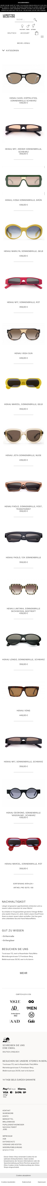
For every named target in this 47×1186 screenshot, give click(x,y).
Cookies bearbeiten (8, 1182)
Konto (5, 1116)
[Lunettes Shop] (9, 16)
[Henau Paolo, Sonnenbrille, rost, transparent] (23, 487)
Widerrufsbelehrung (12, 1147)
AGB (4, 1139)
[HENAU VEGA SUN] (23, 333)
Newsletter (8, 1150)
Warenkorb (8, 1113)
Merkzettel (8, 1119)
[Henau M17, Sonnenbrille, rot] (23, 282)
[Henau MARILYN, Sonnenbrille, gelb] (23, 231)
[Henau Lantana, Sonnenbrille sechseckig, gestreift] (23, 589)
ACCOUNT (25, 33)
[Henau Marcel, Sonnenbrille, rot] (23, 844)
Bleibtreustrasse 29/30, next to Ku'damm (18, 1071)
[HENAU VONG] (23, 691)
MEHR (23, 973)
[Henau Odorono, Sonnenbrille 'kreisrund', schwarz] (23, 793)
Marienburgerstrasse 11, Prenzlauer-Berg (18, 1068)
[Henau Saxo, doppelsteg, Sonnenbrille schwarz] (23, 78)
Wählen (23, 884)
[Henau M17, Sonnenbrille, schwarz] (23, 742)
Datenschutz (9, 1142)
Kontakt (6, 1110)
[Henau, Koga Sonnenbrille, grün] (23, 180)
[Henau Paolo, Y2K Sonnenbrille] (23, 538)
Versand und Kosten (12, 1144)
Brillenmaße (8, 936)
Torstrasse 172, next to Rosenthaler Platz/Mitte (20, 1064)
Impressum (7, 1136)
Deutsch (12, 33)
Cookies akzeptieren (23, 1175)
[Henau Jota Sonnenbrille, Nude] (23, 436)
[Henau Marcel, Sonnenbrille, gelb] (23, 384)
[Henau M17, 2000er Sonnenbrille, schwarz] (23, 129)
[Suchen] (35, 20)
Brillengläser (8, 940)
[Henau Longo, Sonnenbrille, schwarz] (23, 640)
